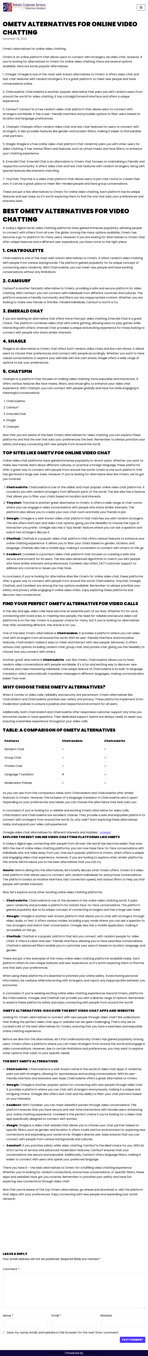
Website (106, 1315)
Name (8, 1315)
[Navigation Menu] (141, 7)
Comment (11, 1269)
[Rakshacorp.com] (25, 7)
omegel (105, 832)
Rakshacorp (55, 1353)
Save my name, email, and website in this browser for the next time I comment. (63, 1332)
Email (56, 1315)
